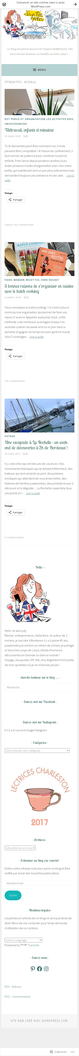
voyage (10, 436)
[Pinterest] (33, 969)
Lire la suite (37, 337)
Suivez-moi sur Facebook (39, 701)
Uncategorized (16, 123)
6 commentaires (14, 537)
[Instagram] (46, 969)
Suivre (13, 895)
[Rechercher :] (39, 687)
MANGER (19, 280)
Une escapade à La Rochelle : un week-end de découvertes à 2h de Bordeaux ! (37, 445)
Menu (42, 70)
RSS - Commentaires (17, 996)
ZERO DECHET (50, 280)
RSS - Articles (13, 986)
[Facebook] (39, 969)
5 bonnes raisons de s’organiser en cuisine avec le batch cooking (39, 288)
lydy (25, 136)
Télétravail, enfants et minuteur (29, 130)
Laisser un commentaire (19, 224)
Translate (33, 945)
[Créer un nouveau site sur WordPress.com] (39, 4)
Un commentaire (15, 381)
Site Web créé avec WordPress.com (39, 1021)
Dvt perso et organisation (25, 119)
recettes (33, 280)
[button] (39, 795)
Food (8, 280)
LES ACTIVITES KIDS (60, 119)
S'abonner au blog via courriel (39, 860)
